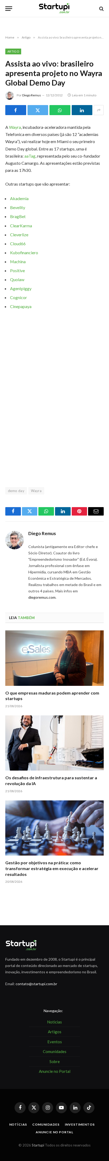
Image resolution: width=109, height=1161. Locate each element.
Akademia (19, 198)
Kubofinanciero (24, 252)
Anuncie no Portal (54, 1132)
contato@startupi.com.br (36, 983)
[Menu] (8, 9)
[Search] (101, 9)
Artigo (13, 51)
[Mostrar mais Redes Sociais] (99, 110)
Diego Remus (31, 95)
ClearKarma (21, 225)
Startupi (38, 1145)
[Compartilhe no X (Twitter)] (38, 110)
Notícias (18, 1124)
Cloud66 (18, 243)
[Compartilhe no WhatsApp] (59, 110)
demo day (16, 491)
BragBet (18, 216)
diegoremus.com (42, 597)
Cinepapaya (20, 306)
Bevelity (17, 207)
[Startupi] (54, 8)
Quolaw (17, 279)
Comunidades (45, 1124)
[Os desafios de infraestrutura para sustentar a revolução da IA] (54, 743)
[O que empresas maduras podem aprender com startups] (54, 658)
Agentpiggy (20, 288)
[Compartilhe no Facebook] (15, 110)
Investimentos (80, 1124)
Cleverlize (19, 234)
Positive (17, 270)
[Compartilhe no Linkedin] (82, 110)
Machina (18, 261)
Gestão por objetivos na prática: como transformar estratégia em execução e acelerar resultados (51, 868)
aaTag (29, 155)
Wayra (15, 127)
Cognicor (18, 297)
